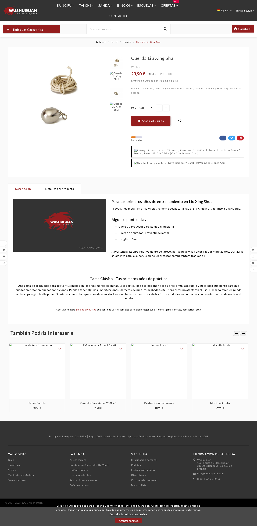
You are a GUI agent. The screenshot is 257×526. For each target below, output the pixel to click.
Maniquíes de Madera (21, 475)
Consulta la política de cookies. (129, 514)
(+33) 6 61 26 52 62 (209, 478)
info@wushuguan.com (210, 473)
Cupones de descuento (144, 480)
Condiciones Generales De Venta (89, 464)
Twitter (231, 138)
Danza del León (17, 480)
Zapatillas (14, 464)
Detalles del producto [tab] (59, 188)
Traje (11, 459)
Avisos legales (78, 459)
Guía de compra (79, 485)
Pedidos (136, 464)
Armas (12, 469)
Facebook (222, 138)
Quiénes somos (79, 469)
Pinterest (240, 138)
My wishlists (138, 485)
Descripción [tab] (23, 188)
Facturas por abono (143, 469)
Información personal (144, 459)
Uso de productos (80, 475)
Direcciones (138, 475)
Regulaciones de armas (83, 480)
